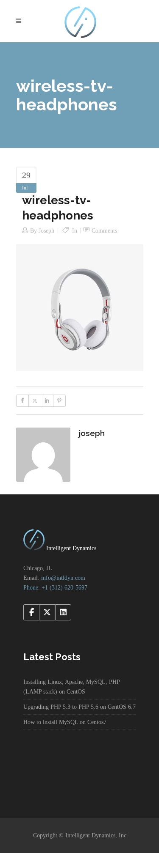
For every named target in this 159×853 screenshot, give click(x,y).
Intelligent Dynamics (70, 548)
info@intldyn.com (63, 578)
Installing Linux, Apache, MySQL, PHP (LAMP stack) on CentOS (71, 687)
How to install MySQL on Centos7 (64, 722)
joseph (46, 231)
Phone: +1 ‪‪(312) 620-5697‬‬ (55, 587)
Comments (104, 231)
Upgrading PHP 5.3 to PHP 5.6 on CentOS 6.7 (79, 707)
